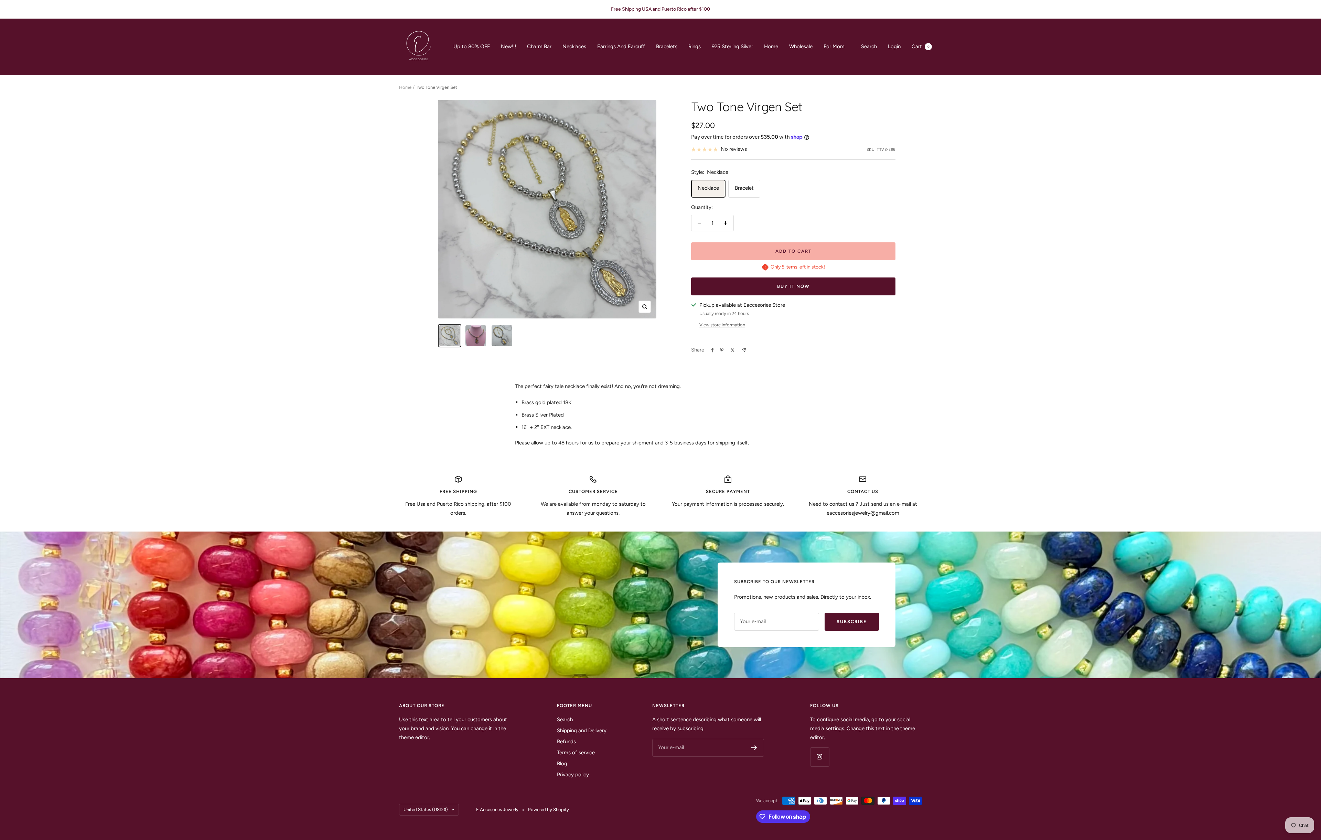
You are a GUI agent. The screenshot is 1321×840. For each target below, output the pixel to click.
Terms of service (576, 752)
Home (771, 46)
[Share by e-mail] (744, 350)
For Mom (834, 46)
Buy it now (793, 286)
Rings (694, 46)
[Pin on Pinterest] (721, 350)
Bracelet (744, 188)
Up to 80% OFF (471, 46)
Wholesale (801, 46)
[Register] (754, 747)
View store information (722, 324)
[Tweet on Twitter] (732, 350)
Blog (562, 763)
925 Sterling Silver (732, 46)
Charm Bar (539, 46)
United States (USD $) (426, 809)
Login (894, 46)
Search (869, 46)
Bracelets (666, 46)
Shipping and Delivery (581, 730)
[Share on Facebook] (712, 350)
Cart (921, 46)
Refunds (566, 741)
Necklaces (574, 46)
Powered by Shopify (548, 809)
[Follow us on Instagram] (819, 756)
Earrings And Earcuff (621, 46)
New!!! (508, 46)
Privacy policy (573, 774)
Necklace (708, 188)
